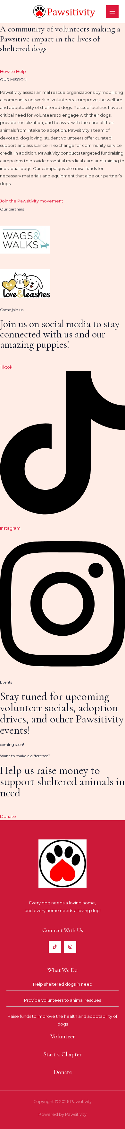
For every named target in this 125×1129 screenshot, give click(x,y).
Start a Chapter (62, 1054)
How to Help (13, 71)
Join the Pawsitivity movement (31, 201)
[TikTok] (55, 947)
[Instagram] (70, 947)
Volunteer (62, 1036)
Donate (8, 816)
